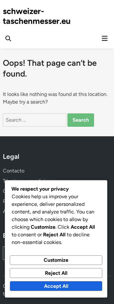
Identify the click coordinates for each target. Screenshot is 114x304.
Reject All (56, 273)
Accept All (56, 286)
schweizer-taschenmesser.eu (37, 16)
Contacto (13, 171)
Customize (56, 260)
